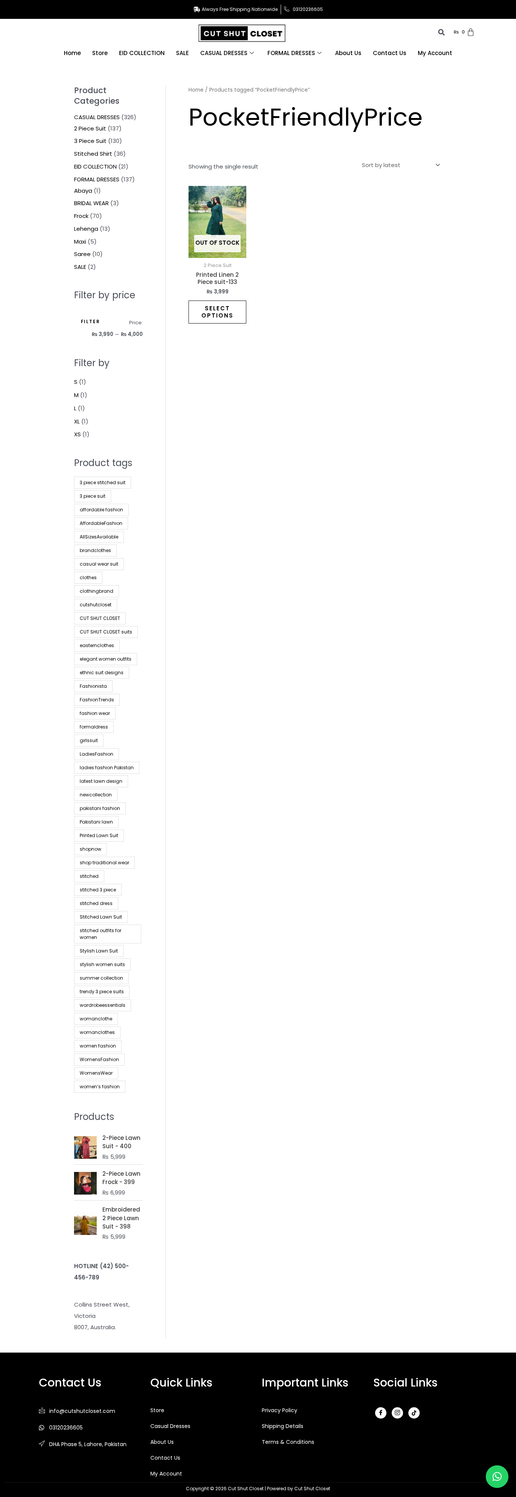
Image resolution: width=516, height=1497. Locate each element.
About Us (348, 53)
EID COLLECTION (142, 53)
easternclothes (97, 645)
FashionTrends (97, 699)
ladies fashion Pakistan (107, 767)
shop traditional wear (104, 862)
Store (100, 53)
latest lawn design (101, 781)
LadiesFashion (96, 754)
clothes (88, 577)
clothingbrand (96, 591)
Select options (217, 312)
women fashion (98, 1046)
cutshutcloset (95, 604)
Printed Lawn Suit (99, 835)
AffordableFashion (101, 523)
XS (77, 434)
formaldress (94, 727)
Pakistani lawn (96, 822)
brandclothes (95, 550)
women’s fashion (100, 1086)
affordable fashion (101, 509)
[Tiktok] (414, 1413)
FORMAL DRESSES (291, 53)
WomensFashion (99, 1059)
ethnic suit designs (102, 672)
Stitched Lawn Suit (101, 917)
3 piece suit (92, 496)
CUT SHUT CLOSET (100, 618)
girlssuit (89, 740)
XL (77, 421)
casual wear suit (99, 564)
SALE (182, 53)
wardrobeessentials (102, 1005)
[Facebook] (380, 1413)
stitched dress (96, 903)
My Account (435, 53)
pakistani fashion (100, 808)
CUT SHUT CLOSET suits (106, 632)
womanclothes (97, 1032)
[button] (497, 1476)
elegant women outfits (105, 659)
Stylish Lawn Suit (99, 951)
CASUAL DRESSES (223, 53)
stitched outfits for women (100, 933)
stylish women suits (102, 964)
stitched (89, 876)
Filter (90, 322)
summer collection (101, 978)
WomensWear (96, 1073)
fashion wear (95, 713)
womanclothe (96, 1018)
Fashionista (93, 686)
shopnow (90, 849)
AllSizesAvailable (99, 537)
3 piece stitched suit (102, 482)
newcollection (96, 794)
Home (72, 53)
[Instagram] (397, 1413)
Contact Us (389, 53)
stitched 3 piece (98, 890)
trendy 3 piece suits (102, 991)
